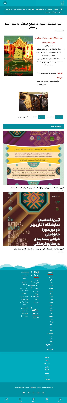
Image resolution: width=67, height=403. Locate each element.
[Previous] (22, 101)
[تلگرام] (28, 392)
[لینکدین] (38, 392)
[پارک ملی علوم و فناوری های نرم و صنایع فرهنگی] (62, 3)
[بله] (23, 392)
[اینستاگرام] (33, 392)
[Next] (45, 101)
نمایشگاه (35, 117)
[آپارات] (43, 392)
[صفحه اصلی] (61, 9)
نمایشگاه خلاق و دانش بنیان (24, 117)
